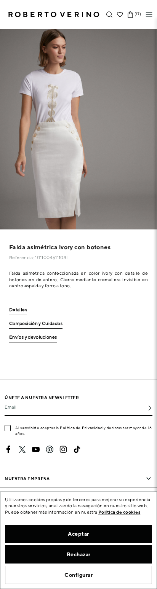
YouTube (36, 449)
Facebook (8, 449)
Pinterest (49, 449)
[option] (78, 129)
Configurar (78, 575)
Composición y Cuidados (35, 323)
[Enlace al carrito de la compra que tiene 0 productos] (130, 14)
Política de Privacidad (81, 427)
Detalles (18, 309)
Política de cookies (119, 512)
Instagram (63, 449)
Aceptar (78, 534)
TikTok (77, 449)
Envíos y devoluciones (33, 337)
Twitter (22, 449)
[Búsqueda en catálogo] (109, 14)
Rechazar (79, 554)
